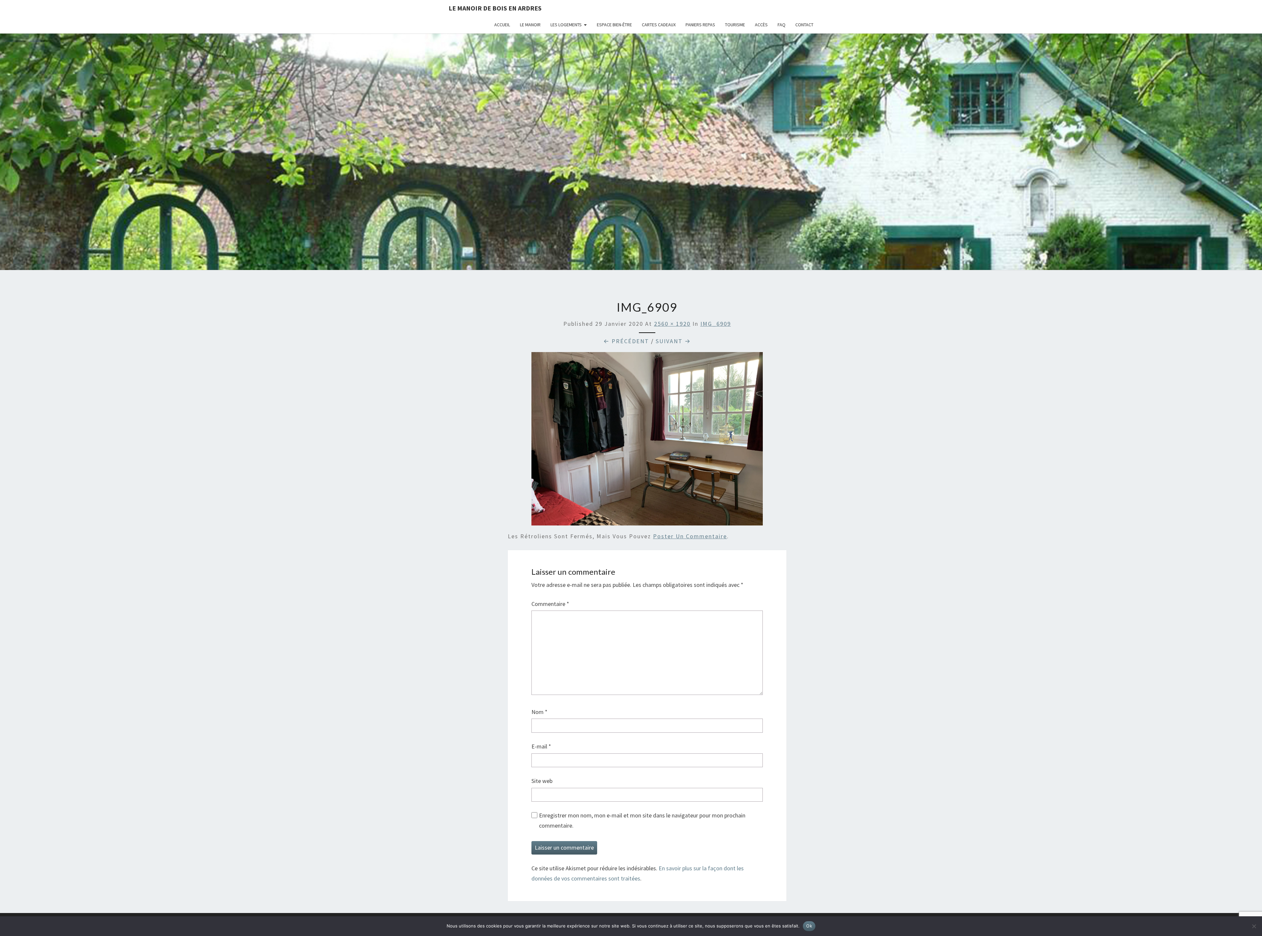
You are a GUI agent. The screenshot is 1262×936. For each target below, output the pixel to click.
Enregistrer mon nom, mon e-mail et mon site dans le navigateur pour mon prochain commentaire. (642, 820)
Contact (804, 25)
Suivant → (673, 341)
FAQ (781, 25)
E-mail (541, 746)
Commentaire (550, 604)
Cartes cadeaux (659, 25)
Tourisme (735, 25)
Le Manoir (530, 25)
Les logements (566, 25)
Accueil (502, 25)
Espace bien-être (614, 25)
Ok (809, 925)
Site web (541, 781)
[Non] (1253, 926)
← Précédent (626, 341)
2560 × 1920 (672, 323)
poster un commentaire (690, 536)
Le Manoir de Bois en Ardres (495, 8)
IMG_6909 (715, 323)
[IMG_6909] (647, 441)
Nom (539, 712)
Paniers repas (700, 25)
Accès (761, 25)
